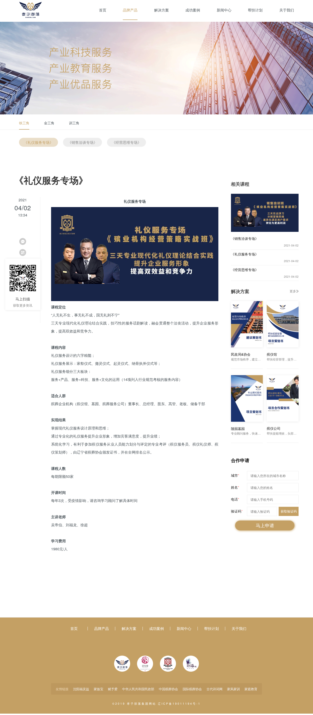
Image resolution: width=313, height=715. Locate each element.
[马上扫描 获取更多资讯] (22, 252)
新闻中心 (224, 10)
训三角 (74, 122)
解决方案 (161, 10)
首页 (102, 10)
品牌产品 (130, 10)
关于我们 (286, 10)
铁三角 (24, 122)
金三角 (49, 122)
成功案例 (192, 10)
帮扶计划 (255, 10)
